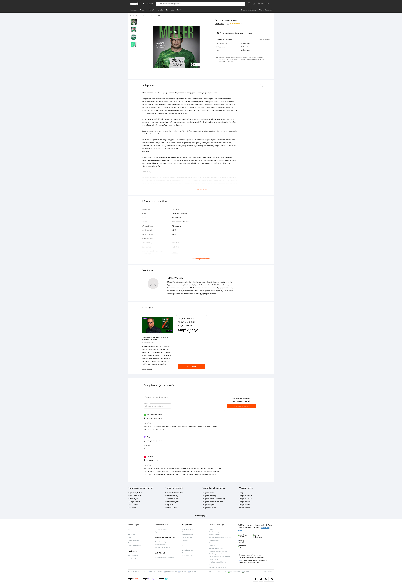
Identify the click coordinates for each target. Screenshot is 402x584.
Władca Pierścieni (134, 496)
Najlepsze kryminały (209, 496)
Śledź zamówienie (187, 529)
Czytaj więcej (147, 369)
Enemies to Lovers (171, 499)
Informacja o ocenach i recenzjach (156, 397)
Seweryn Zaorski (134, 502)
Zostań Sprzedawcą (161, 544)
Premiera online (132, 558)
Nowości (160, 10)
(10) (242, 23)
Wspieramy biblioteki (134, 543)
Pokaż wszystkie (264, 39)
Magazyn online (133, 555)
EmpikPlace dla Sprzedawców (164, 542)
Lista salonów (132, 534)
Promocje (133, 10)
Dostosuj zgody (213, 559)
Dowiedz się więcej (191, 366)
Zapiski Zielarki (244, 508)
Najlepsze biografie (208, 505)
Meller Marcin (219, 23)
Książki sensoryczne (172, 502)
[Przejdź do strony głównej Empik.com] (135, 4)
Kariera (130, 537)
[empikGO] (163, 579)
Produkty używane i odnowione (164, 557)
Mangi (241, 493)
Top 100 (151, 10)
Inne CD (157, 16)
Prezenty (143, 10)
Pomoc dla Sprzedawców (162, 547)
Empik (132, 16)
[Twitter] (261, 579)
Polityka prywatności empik (217, 562)
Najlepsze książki (208, 493)
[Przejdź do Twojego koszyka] (254, 3)
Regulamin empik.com (216, 548)
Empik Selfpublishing (134, 545)
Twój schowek (186, 532)
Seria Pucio (132, 508)
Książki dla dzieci (171, 508)
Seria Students (133, 505)
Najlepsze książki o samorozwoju (213, 499)
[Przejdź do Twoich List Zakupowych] (249, 3)
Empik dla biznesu (187, 550)
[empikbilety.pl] (148, 579)
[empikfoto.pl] (133, 579)
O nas (129, 529)
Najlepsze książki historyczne (212, 502)
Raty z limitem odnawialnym (217, 567)
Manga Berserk (244, 505)
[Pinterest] (271, 579)
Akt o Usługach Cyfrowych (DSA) (219, 556)
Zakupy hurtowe (187, 555)
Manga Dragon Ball (245, 499)
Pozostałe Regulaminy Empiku (218, 551)
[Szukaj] (242, 4)
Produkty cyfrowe (187, 534)
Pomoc (211, 529)
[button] (176, 47)
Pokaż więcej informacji (201, 259)
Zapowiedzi (170, 10)
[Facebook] (255, 579)
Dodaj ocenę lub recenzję (241, 406)
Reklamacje (212, 545)
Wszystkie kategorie (161, 529)
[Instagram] (266, 579)
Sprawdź (175, 252)
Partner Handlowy (133, 540)
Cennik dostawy (214, 532)
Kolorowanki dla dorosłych (174, 493)
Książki (138, 16)
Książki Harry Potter (135, 493)
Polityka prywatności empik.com (219, 554)
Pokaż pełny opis (201, 189)
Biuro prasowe (132, 532)
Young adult (169, 505)
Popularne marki (160, 532)
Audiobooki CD (147, 16)
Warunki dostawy (214, 534)
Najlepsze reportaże (209, 508)
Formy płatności (214, 540)
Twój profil (185, 540)
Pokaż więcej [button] (200, 516)
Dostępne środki (187, 537)
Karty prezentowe (187, 553)
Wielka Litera (245, 43)
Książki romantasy (171, 496)
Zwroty (211, 543)
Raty (210, 565)
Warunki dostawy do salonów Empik (220, 537)
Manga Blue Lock (245, 502)
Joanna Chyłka (133, 499)
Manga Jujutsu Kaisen (246, 496)
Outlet (179, 10)
